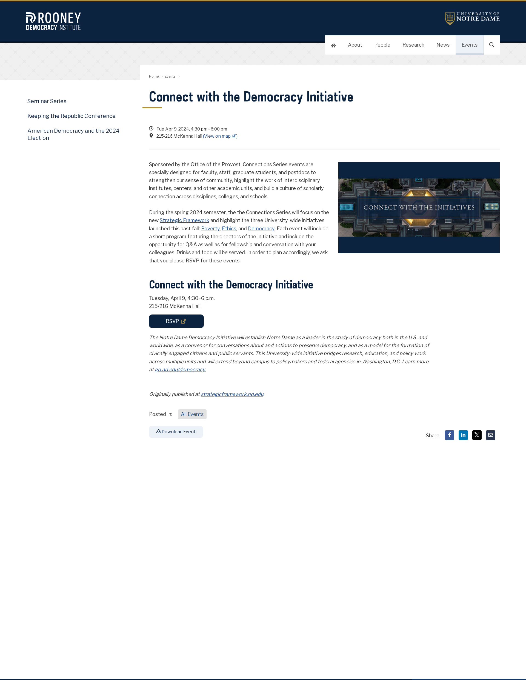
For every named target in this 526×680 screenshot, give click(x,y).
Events (470, 45)
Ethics (229, 228)
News (443, 45)
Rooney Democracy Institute (83, 21)
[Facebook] (449, 435)
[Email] (490, 435)
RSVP (172, 321)
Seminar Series (47, 101)
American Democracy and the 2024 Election (73, 134)
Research (413, 45)
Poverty (210, 228)
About (355, 45)
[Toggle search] (492, 45)
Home (154, 76)
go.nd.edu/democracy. (180, 369)
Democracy (261, 228)
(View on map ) (220, 136)
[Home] (333, 45)
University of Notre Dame (472, 18)
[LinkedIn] (463, 435)
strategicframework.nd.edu (232, 394)
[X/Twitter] (477, 435)
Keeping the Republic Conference (71, 116)
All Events (192, 414)
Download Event (178, 431)
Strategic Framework (184, 220)
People (382, 45)
